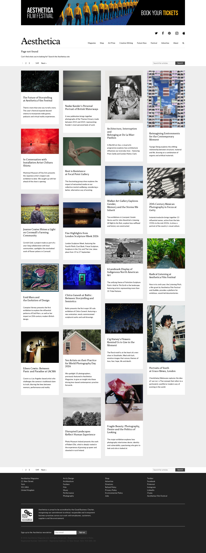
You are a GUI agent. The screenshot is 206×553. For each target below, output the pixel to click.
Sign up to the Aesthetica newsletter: (36, 532)
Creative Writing (126, 43)
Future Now (142, 43)
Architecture (68, 481)
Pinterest (151, 484)
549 (37, 63)
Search (180, 63)
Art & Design (68, 478)
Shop (102, 43)
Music (65, 490)
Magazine (92, 43)
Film (65, 487)
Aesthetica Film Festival (157, 496)
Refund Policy (110, 487)
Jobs (107, 496)
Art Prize (111, 43)
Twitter (150, 478)
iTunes (150, 493)
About (175, 43)
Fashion (66, 484)
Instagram (151, 487)
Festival (154, 43)
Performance (68, 493)
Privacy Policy (111, 490)
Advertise (165, 43)
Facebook (151, 481)
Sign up (82, 532)
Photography (68, 496)
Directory (109, 484)
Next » (44, 63)
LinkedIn (150, 490)
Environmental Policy (114, 493)
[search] (164, 63)
